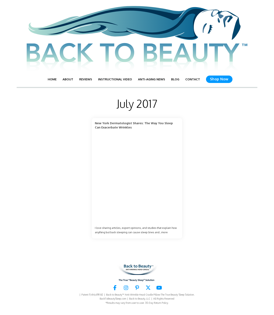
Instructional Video (115, 79)
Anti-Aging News (151, 79)
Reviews (85, 79)
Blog (175, 79)
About (68, 79)
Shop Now (219, 79)
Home (52, 79)
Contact (192, 79)
